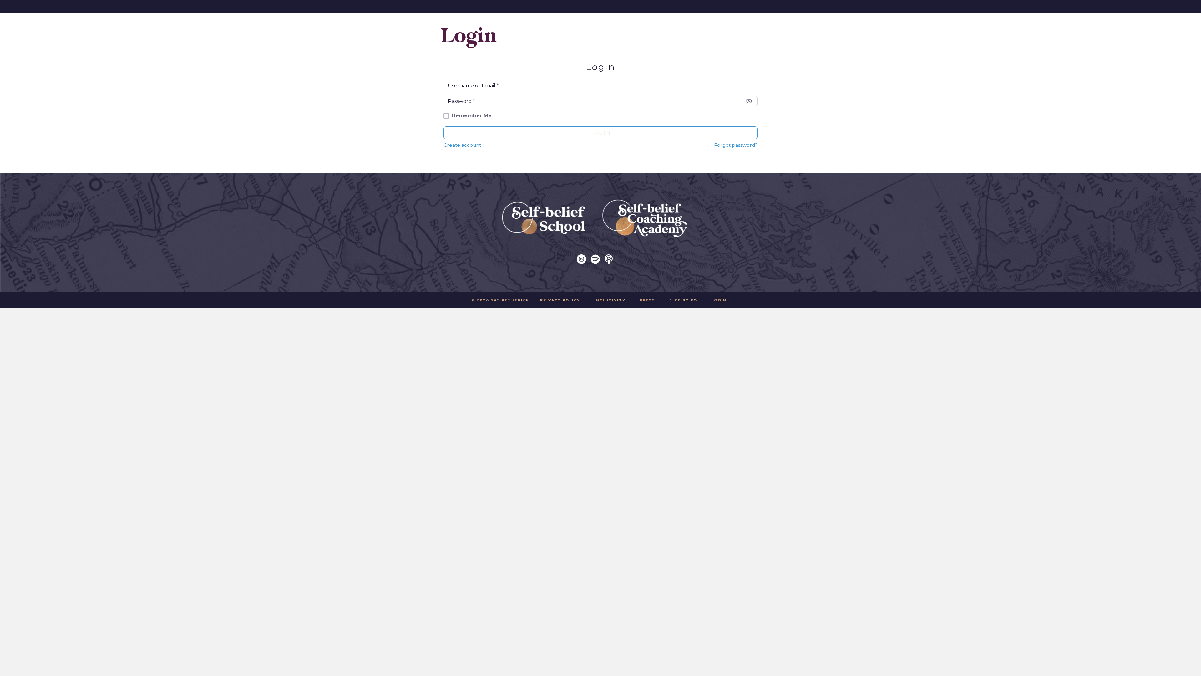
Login (600, 133)
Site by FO (683, 300)
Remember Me (472, 116)
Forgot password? (736, 145)
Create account (462, 145)
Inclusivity (610, 300)
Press (647, 300)
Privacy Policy (560, 300)
